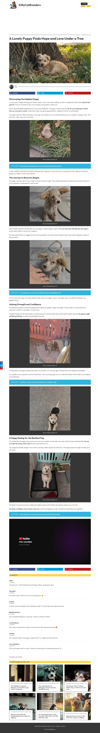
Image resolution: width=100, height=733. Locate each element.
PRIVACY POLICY (51, 726)
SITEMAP (58, 726)
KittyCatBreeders (30, 5)
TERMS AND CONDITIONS (40, 726)
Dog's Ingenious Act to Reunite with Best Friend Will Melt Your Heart (40, 514)
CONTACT (63, 726)
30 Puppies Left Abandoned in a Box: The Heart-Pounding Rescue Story (41, 166)
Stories (84, 4)
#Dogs (83, 6)
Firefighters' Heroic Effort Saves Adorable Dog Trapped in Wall (38, 382)
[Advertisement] (50, 21)
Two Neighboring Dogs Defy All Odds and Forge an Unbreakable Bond (40, 293)
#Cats (88, 6)
